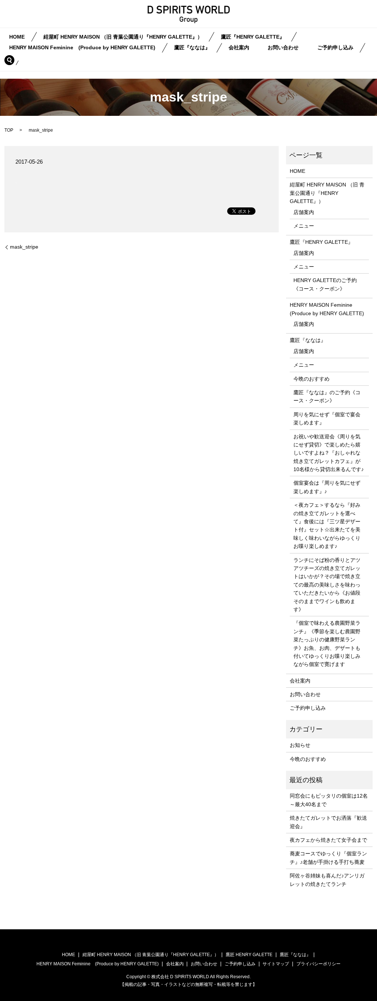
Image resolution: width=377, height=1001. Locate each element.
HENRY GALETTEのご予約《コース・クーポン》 (325, 284)
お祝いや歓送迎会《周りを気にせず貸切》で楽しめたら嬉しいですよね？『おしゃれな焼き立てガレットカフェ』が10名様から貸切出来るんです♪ (328, 453)
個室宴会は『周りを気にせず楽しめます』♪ (326, 487)
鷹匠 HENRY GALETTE (249, 954)
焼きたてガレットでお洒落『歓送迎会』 (328, 822)
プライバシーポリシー (318, 963)
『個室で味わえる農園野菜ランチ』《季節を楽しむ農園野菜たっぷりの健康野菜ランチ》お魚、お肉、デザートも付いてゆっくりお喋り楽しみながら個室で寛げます (326, 643)
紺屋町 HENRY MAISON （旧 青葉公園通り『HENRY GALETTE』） (122, 37)
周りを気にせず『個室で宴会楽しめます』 (326, 418)
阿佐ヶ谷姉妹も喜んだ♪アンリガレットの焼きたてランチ (327, 880)
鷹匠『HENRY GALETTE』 (253, 37)
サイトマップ (276, 963)
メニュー (303, 226)
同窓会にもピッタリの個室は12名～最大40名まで (329, 800)
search (13, 60)
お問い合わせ (283, 48)
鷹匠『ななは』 (192, 48)
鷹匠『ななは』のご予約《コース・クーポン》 (326, 396)
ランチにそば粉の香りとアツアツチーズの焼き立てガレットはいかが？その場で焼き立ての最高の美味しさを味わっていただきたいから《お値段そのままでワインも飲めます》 (326, 584)
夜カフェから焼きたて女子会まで (328, 840)
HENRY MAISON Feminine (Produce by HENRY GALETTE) (82, 48)
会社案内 (239, 48)
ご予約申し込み (335, 48)
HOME (17, 37)
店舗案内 (303, 212)
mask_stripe (24, 247)
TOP (8, 130)
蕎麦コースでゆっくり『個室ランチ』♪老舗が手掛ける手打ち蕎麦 (328, 858)
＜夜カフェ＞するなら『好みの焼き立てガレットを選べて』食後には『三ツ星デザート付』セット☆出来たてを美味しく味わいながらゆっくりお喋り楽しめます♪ (326, 525)
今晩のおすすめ (311, 379)
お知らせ (300, 745)
